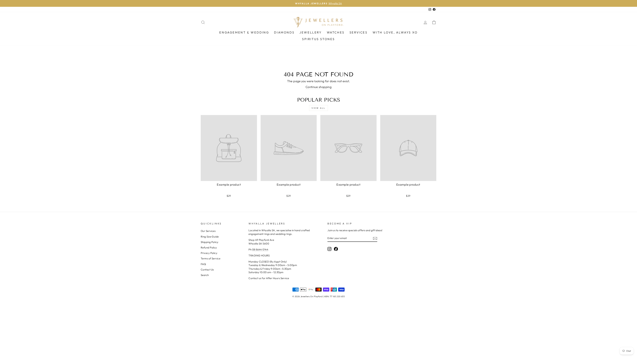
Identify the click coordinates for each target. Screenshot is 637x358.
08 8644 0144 (260, 249)
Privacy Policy (209, 253)
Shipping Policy (209, 242)
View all (318, 108)
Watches (336, 32)
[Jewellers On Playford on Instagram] (329, 249)
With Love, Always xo (395, 32)
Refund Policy (209, 247)
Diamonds (284, 32)
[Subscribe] (375, 238)
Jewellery (310, 32)
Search (205, 275)
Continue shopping (319, 87)
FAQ (203, 264)
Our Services (208, 231)
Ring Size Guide (210, 236)
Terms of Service (210, 258)
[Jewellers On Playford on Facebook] (336, 249)
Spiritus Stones (318, 39)
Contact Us (207, 269)
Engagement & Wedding (244, 32)
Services (359, 32)
